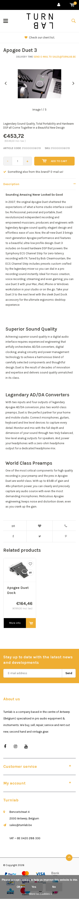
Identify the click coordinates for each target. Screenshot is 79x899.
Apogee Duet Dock (18, 590)
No (54, 886)
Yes (34, 886)
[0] (72, 5)
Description (11, 184)
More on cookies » (40, 893)
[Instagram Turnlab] (15, 747)
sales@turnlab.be (20, 825)
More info (15, 622)
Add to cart (59, 161)
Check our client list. (42, 37)
